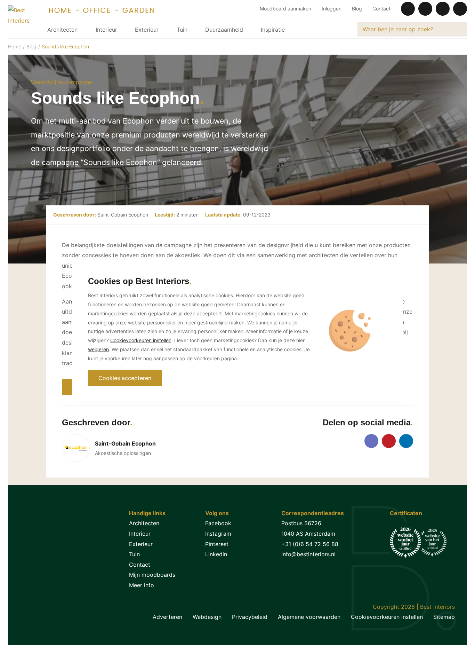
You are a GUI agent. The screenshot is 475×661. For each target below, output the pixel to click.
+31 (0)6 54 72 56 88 (309, 544)
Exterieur (147, 29)
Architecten (62, 29)
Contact (381, 8)
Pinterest (216, 544)
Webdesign (207, 616)
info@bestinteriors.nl (308, 554)
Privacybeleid (249, 616)
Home (14, 46)
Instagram (218, 533)
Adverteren (167, 616)
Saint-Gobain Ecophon (122, 215)
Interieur (106, 29)
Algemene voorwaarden (309, 616)
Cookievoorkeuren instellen (387, 616)
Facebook (218, 523)
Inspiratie (273, 29)
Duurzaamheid (224, 29)
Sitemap (444, 616)
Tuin (182, 29)
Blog (357, 8)
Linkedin (216, 554)
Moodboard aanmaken (285, 8)
